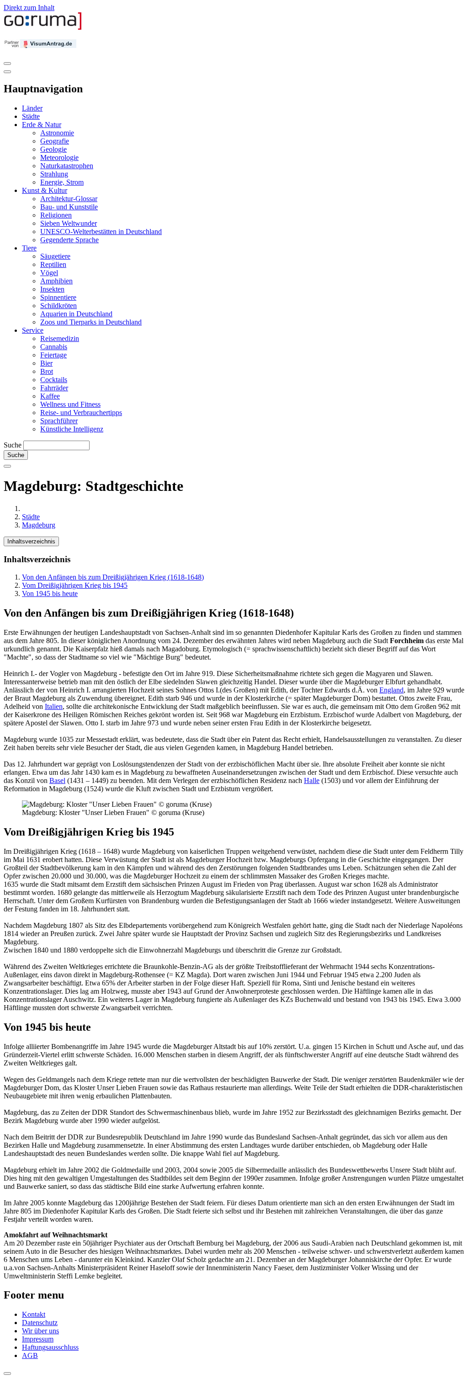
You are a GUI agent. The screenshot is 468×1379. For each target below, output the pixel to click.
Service (32, 330)
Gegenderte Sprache (69, 240)
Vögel (49, 273)
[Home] (43, 28)
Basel (57, 780)
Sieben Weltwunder (68, 223)
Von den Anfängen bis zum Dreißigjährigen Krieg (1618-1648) (113, 577)
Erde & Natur (41, 124)
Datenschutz (40, 1322)
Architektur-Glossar (68, 198)
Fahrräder (54, 388)
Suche (12, 445)
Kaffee (50, 396)
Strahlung (54, 174)
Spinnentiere (58, 297)
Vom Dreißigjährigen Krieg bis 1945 (75, 585)
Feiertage (53, 355)
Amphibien (56, 281)
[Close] (7, 71)
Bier (46, 363)
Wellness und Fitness (70, 404)
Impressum (37, 1339)
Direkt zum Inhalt (29, 7)
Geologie (53, 149)
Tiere (29, 248)
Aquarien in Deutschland (76, 314)
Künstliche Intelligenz (71, 429)
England (391, 690)
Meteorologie (59, 157)
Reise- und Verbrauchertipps (81, 412)
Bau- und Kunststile (69, 207)
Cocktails (53, 379)
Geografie (54, 141)
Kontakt (33, 1314)
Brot (46, 371)
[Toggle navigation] (7, 63)
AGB (30, 1355)
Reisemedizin (59, 338)
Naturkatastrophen (66, 166)
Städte (31, 116)
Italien (54, 706)
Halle (311, 780)
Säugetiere (55, 256)
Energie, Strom (62, 182)
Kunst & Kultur (44, 190)
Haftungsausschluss (50, 1347)
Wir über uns (40, 1331)
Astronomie (57, 133)
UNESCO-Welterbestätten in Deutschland (101, 231)
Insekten (52, 289)
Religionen (56, 215)
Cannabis (53, 347)
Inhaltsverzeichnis (31, 541)
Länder (32, 108)
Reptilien (53, 264)
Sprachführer (59, 421)
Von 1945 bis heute (50, 593)
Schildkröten (58, 305)
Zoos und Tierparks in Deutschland (91, 322)
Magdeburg (38, 525)
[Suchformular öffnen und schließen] (7, 466)
